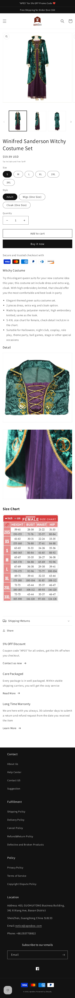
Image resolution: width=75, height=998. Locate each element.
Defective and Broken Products (25, 844)
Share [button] (10, 630)
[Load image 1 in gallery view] (18, 121)
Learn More (9, 728)
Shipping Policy (16, 811)
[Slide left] (4, 122)
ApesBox (32, 992)
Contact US (13, 780)
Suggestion (13, 788)
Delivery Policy (15, 819)
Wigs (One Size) (32, 197)
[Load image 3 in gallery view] (57, 121)
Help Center (14, 772)
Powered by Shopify (44, 992)
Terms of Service (16, 875)
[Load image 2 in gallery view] (37, 121)
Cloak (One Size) (17, 205)
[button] (5, 21)
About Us (12, 764)
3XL (9, 182)
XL (40, 174)
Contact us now (12, 663)
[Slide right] (71, 122)
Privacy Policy (15, 867)
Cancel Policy (15, 828)
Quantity (7, 213)
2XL (53, 174)
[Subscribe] (64, 955)
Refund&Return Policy (20, 836)
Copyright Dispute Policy (21, 884)
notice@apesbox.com (28, 925)
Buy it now (37, 244)
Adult (10, 197)
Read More (9, 693)
